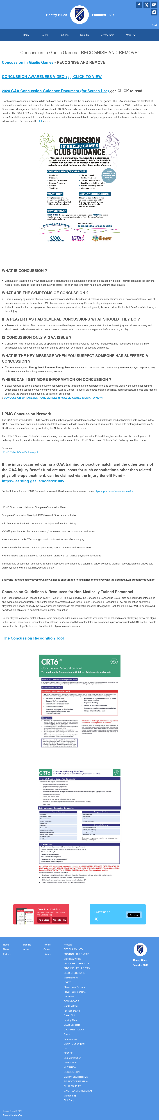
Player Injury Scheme (75, 987)
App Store (44, 920)
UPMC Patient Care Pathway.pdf (20, 452)
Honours (68, 944)
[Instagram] (154, 12)
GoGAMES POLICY (74, 1029)
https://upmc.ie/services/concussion (114, 491)
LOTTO (67, 982)
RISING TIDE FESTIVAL (76, 1081)
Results (84, 35)
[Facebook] (139, 5)
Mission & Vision (72, 958)
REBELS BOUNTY (73, 949)
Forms (67, 1034)
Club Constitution (72, 1058)
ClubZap (18, 1115)
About (26, 949)
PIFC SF (68, 1053)
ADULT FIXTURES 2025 (76, 963)
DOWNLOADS (71, 1001)
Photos (47, 944)
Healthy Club (70, 1020)
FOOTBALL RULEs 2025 (76, 954)
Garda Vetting (70, 1006)
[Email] (154, 5)
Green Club (69, 1015)
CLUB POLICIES (72, 1086)
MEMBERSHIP (72, 977)
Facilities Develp (72, 1010)
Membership (107, 35)
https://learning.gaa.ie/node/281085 (33, 480)
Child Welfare (70, 1062)
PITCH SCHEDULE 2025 (77, 968)
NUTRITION (70, 1067)
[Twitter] (146, 5)
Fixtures (64, 35)
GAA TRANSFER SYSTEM (78, 1091)
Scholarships (70, 1039)
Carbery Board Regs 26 (76, 1076)
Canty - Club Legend (74, 1043)
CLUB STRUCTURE (74, 973)
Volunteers (69, 996)
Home (26, 35)
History (47, 954)
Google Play (59, 920)
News (44, 35)
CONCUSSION (72, 1072)
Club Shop (69, 1100)
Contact (47, 949)
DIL (65, 1048)
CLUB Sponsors (72, 1024)
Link (40, 121)
